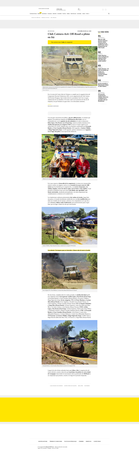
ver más (78, 9)
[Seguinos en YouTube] (98, 9)
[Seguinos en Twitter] (96, 9)
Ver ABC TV (64, 9)
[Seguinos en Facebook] (93, 9)
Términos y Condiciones (56, 441)
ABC (34, 9)
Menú (108, 9)
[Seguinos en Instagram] (100, 9)
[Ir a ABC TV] (95, 13)
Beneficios (88, 441)
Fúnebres (81, 441)
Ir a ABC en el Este (42, 10)
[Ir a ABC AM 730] (99, 13)
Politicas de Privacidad (70, 441)
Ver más (104, 42)
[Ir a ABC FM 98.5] (104, 13)
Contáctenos (97, 441)
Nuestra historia (42, 441)
